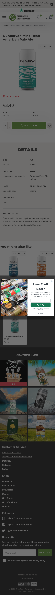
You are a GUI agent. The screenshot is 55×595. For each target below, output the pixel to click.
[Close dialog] (52, 280)
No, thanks (40, 313)
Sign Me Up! (40, 305)
